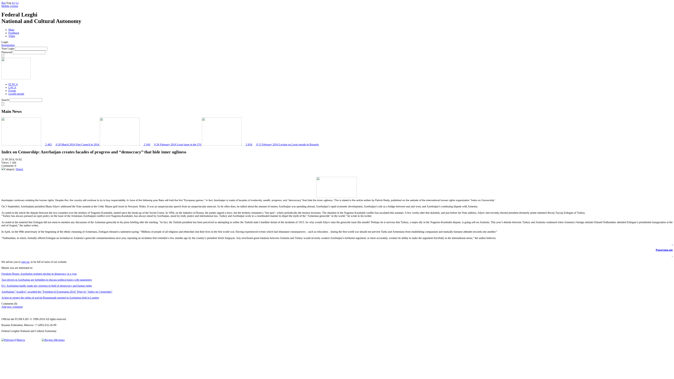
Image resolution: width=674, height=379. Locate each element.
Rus (3, 2)
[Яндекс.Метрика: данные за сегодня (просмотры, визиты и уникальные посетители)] (53, 340)
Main (11, 29)
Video (11, 36)
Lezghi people (16, 93)
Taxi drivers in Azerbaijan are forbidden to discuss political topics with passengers (46, 279)
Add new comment (12, 306)
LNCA (12, 87)
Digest (19, 169)
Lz (17, 2)
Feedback (13, 32)
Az (13, 2)
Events (12, 90)
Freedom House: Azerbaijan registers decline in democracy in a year (39, 273)
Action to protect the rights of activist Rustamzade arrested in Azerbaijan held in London (50, 297)
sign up (25, 261)
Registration (8, 45)
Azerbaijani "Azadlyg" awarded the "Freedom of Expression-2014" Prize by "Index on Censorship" (57, 291)
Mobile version (9, 6)
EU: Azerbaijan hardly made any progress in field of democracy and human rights (46, 285)
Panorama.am (664, 249)
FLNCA (13, 84)
